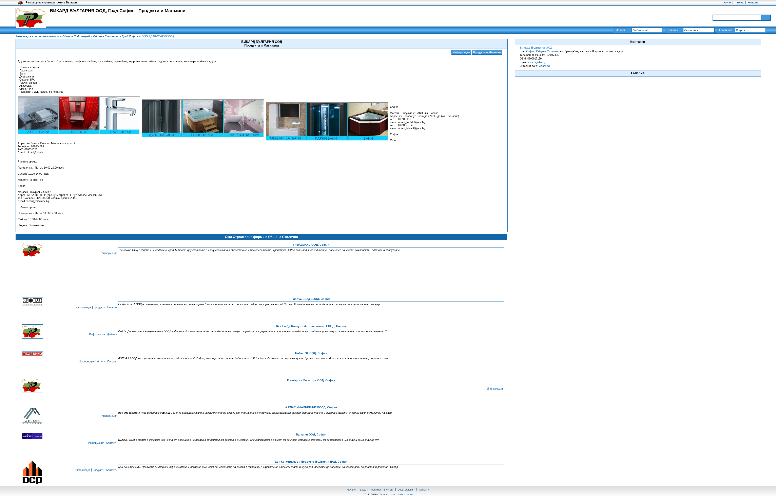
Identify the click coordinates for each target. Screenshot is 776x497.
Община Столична (547, 51)
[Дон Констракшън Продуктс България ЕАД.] (32, 473)
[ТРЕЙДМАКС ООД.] (32, 250)
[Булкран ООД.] (32, 436)
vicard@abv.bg (536, 62)
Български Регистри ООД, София (311, 380)
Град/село (725, 30)
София (530, 51)
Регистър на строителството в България (52, 2)
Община (672, 30)
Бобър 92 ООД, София (311, 353)
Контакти (753, 2)
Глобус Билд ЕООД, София (311, 299)
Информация (461, 52)
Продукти (99, 307)
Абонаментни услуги (381, 489)
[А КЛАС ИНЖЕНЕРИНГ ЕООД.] (32, 416)
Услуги (101, 361)
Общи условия (406, 489)
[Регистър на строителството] (31, 18)
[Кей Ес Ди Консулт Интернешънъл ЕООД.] (32, 331)
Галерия (112, 307)
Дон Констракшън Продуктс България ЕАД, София (311, 461)
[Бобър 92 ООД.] (32, 354)
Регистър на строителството (396, 494)
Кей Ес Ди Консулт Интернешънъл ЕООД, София (311, 326)
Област (620, 30)
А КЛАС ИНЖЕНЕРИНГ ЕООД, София (311, 407)
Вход (740, 2)
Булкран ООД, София (311, 434)
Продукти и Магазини (487, 52)
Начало (728, 2)
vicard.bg (544, 65)
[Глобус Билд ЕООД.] (32, 301)
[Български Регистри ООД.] (32, 386)
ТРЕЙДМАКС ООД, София (311, 244)
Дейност (112, 334)
